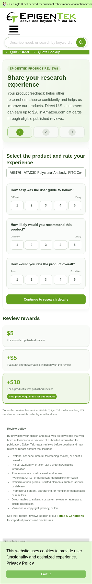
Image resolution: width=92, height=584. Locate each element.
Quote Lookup (49, 52)
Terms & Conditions (70, 515)
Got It (46, 574)
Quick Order (19, 52)
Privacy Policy (20, 563)
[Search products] (81, 42)
